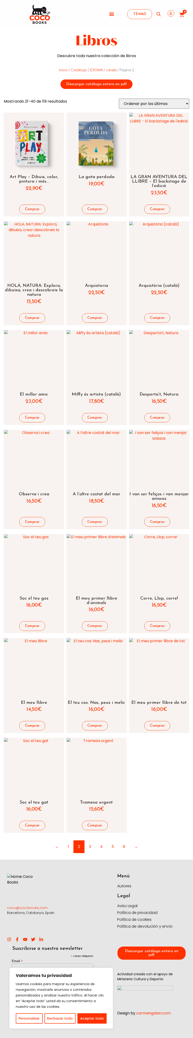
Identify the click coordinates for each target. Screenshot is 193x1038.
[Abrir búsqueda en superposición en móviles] (157, 14)
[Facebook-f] (17, 939)
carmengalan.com (153, 1013)
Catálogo (79, 70)
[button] (112, 14)
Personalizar (29, 1018)
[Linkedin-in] (41, 939)
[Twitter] (33, 939)
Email (17, 961)
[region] (61, 998)
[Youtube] (25, 939)
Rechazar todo (60, 1018)
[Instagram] (9, 939)
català (111, 70)
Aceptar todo (92, 1018)
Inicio (63, 70)
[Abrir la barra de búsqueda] (158, 14)
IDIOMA (96, 70)
